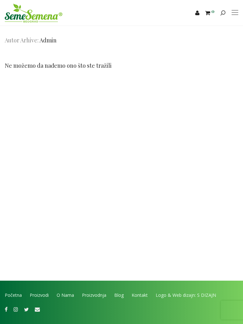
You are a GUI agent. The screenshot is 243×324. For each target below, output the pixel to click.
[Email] (37, 309)
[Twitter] (26, 309)
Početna (13, 295)
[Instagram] (16, 309)
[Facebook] (6, 309)
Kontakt (140, 295)
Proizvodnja (94, 295)
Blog (119, 295)
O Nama (65, 295)
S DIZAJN (206, 295)
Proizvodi (39, 295)
